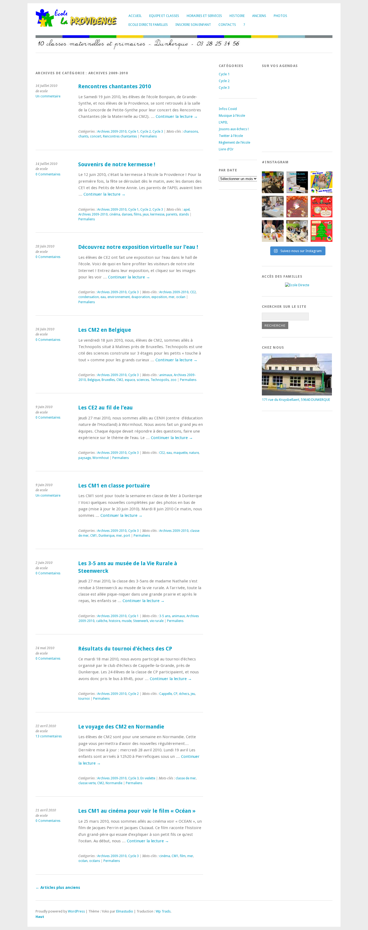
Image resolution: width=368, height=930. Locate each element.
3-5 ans (164, 616)
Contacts (227, 25)
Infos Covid (228, 109)
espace (130, 380)
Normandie (114, 783)
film (183, 856)
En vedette (147, 778)
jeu (193, 694)
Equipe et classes (164, 16)
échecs (184, 694)
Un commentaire (48, 96)
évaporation (140, 297)
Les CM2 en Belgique (104, 330)
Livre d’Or (226, 149)
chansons (190, 131)
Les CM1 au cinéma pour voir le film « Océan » (137, 811)
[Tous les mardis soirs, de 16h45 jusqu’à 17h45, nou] (273, 182)
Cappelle (165, 694)
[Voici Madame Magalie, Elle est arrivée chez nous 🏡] (321, 182)
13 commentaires (49, 736)
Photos (280, 16)
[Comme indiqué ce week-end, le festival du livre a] (297, 182)
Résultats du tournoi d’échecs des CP (125, 649)
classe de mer (186, 778)
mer (172, 297)
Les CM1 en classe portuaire (114, 486)
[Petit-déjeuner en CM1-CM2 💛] (273, 231)
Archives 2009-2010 (112, 131)
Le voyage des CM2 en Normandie (121, 727)
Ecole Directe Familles (148, 25)
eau (103, 297)
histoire (114, 621)
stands (184, 214)
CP (175, 694)
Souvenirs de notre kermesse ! (116, 164)
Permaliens (148, 136)
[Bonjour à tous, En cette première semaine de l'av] (297, 207)
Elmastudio (124, 911)
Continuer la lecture (177, 116)
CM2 (119, 380)
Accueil (135, 16)
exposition (159, 297)
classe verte (87, 783)
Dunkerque (106, 536)
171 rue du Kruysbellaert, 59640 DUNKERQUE (296, 400)
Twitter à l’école (231, 136)
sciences (143, 380)
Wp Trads (163, 911)
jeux (146, 214)
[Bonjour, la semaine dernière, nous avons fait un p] (297, 231)
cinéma (114, 214)
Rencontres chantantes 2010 (114, 86)
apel (186, 209)
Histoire (237, 16)
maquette (180, 453)
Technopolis (160, 380)
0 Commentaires (48, 174)
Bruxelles (108, 380)
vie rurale (157, 621)
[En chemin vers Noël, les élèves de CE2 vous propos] (321, 207)
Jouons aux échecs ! (234, 129)
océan (180, 297)
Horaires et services (204, 16)
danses (127, 214)
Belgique (94, 380)
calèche (101, 621)
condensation (88, 297)
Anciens (259, 16)
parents (171, 214)
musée (126, 621)
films (137, 214)
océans (94, 861)
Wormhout (100, 458)
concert (95, 136)
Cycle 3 (157, 131)
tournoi (84, 699)
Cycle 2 (145, 131)
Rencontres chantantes (120, 136)
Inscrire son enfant (193, 25)
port (127, 536)
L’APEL (223, 122)
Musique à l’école (232, 116)
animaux (165, 375)
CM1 (93, 536)
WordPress (76, 911)
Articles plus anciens (58, 887)
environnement (118, 297)
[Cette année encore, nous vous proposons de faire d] (321, 231)
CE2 (193, 292)
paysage (84, 458)
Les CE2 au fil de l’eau (105, 408)
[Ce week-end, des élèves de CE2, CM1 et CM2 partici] (273, 207)
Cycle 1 (133, 131)
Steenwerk (140, 621)
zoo (173, 380)
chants (83, 136)
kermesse (157, 214)
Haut (40, 917)
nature (194, 453)
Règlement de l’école (234, 142)
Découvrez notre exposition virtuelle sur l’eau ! (138, 247)
